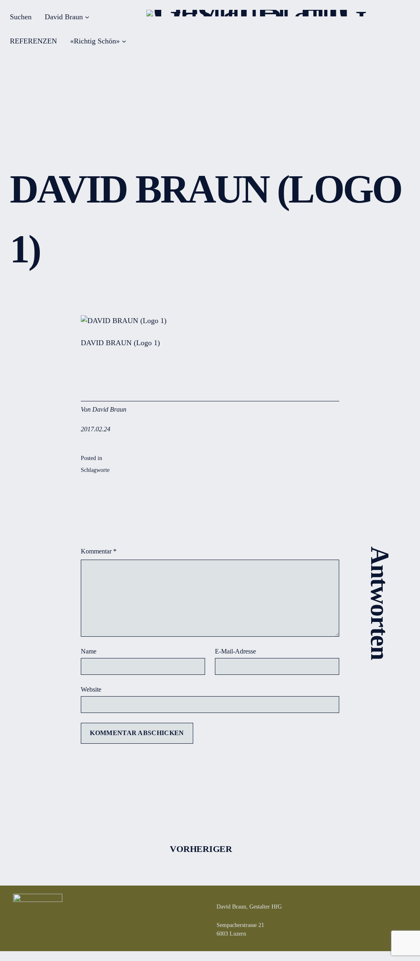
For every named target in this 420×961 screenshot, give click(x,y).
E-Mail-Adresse (235, 651)
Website (91, 689)
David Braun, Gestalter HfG (249, 907)
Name (88, 651)
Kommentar (98, 551)
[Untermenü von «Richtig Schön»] (124, 41)
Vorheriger (201, 849)
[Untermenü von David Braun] (87, 17)
